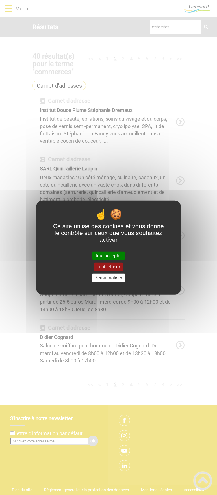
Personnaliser (108, 277)
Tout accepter (108, 255)
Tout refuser (108, 266)
